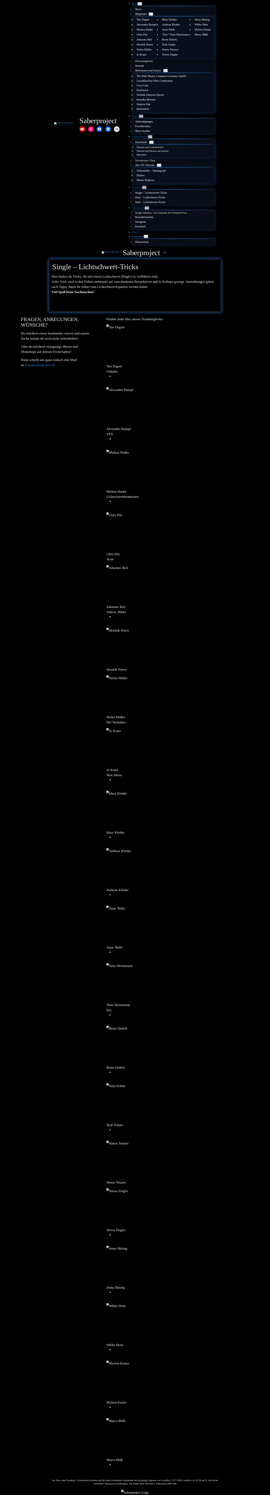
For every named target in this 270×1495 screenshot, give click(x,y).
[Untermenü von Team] (140, 3)
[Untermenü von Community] (147, 208)
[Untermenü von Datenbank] (151, 142)
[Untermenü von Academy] (144, 187)
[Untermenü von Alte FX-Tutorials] (159, 165)
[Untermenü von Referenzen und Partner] (165, 70)
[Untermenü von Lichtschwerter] (150, 136)
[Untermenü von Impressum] (146, 236)
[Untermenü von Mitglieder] (151, 14)
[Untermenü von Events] (141, 116)
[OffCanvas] (164, 253)
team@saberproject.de (40, 365)
